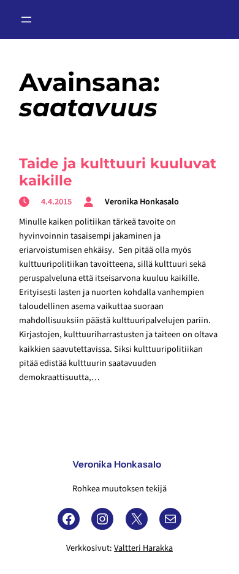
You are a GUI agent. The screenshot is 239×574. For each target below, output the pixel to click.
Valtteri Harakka (143, 548)
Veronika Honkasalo (116, 464)
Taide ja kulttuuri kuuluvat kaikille (117, 171)
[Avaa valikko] (26, 19)
